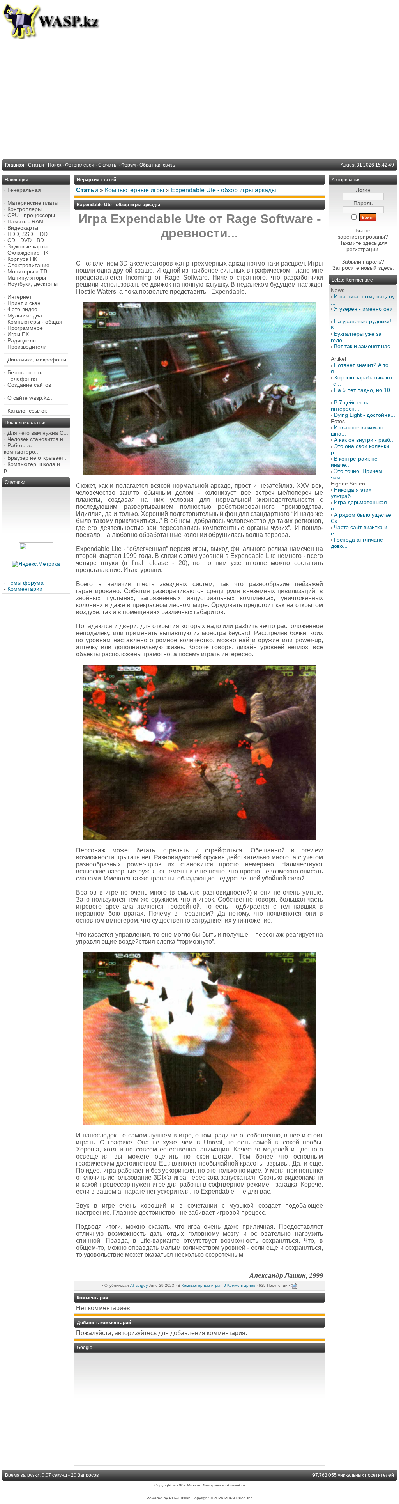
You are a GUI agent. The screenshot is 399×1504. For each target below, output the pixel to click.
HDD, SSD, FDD (27, 234)
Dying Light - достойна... (364, 415)
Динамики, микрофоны (36, 359)
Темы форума (25, 582)
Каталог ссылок (27, 410)
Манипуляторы (26, 278)
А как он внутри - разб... (364, 440)
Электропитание (28, 265)
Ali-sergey (139, 1285)
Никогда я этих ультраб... (351, 493)
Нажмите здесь (357, 243)
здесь (385, 268)
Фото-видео (22, 309)
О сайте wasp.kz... (30, 398)
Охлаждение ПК (27, 253)
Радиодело (21, 340)
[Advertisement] (199, 97)
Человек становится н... (37, 439)
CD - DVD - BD (25, 240)
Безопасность (24, 372)
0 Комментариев (239, 1285)
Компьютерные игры (134, 190)
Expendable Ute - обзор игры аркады (223, 190)
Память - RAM (25, 221)
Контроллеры (24, 209)
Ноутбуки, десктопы (32, 284)
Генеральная (24, 190)
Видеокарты (22, 228)
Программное (25, 328)
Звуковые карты (27, 246)
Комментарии (24, 589)
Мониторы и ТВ (27, 271)
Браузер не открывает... (37, 458)
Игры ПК (18, 334)
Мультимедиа (24, 315)
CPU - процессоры (31, 215)
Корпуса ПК (22, 259)
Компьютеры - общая (34, 322)
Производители (27, 347)
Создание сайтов (29, 385)
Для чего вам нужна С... (37, 433)
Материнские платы (32, 203)
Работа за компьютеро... (22, 448)
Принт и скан (24, 303)
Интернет (19, 297)
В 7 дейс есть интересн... (349, 405)
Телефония (22, 379)
